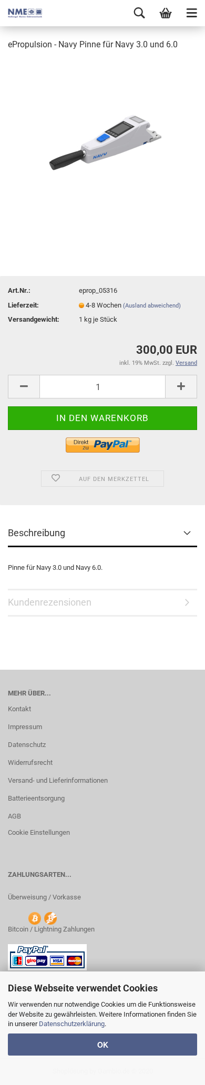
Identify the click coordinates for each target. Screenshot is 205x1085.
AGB (14, 816)
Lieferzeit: (23, 305)
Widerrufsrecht (30, 762)
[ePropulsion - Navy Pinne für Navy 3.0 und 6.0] (102, 138)
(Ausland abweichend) (152, 305)
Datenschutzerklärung (72, 1024)
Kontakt (19, 709)
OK (102, 1044)
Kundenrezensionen (49, 602)
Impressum (25, 727)
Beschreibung (36, 532)
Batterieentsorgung (36, 798)
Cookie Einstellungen (39, 832)
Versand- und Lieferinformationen (58, 780)
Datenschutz (27, 745)
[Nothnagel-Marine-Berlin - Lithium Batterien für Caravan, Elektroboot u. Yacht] (21, 13)
